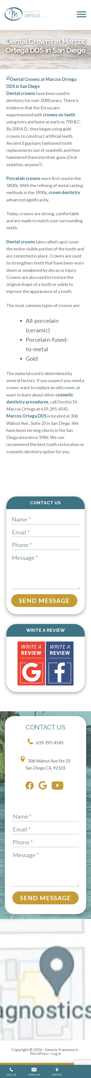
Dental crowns (20, 93)
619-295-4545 (49, 742)
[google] (44, 786)
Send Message (44, 600)
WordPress (39, 1053)
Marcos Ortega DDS (26, 416)
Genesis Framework (61, 1049)
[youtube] (59, 786)
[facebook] (30, 786)
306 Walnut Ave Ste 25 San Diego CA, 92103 (48, 764)
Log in (56, 1053)
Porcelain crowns (23, 178)
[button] (81, 14)
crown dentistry (64, 192)
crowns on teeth (59, 114)
